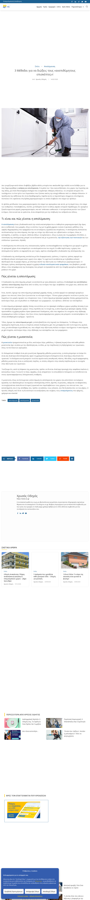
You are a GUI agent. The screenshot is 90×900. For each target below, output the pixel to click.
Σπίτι (37, 66)
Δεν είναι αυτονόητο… (30, 731)
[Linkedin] (75, 1)
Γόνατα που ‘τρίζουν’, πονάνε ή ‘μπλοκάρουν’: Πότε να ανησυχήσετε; (74, 733)
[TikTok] (79, 1)
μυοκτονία (7, 342)
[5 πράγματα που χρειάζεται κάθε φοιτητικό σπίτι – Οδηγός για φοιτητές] (45, 560)
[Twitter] (82, 1)
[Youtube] (85, 1)
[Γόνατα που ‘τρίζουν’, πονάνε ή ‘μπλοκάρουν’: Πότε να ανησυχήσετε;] (54, 735)
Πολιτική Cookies (23, 896)
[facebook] (17, 513)
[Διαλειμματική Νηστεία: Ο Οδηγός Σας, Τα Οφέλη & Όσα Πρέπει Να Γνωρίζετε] (12, 723)
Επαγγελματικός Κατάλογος (12, 1)
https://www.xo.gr (23, 499)
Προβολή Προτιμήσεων (13, 891)
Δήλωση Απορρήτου (35, 896)
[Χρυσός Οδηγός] (9, 504)
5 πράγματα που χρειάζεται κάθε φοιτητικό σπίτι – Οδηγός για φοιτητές (45, 576)
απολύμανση (24, 400)
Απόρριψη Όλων (32, 891)
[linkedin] (20, 513)
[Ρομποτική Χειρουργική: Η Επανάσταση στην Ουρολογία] (54, 723)
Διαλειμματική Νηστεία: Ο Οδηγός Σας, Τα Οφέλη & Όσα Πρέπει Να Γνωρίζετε (31, 721)
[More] (72, 458)
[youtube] (26, 513)
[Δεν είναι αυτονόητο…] (12, 735)
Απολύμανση (49, 66)
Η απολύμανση (8, 224)
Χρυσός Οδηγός (41, 79)
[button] (87, 6)
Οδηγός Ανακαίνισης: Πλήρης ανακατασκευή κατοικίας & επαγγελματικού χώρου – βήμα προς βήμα (15, 577)
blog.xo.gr (38, 881)
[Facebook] (72, 1)
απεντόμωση (13, 400)
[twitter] (23, 513)
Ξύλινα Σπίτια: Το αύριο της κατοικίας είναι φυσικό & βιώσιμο (73, 576)
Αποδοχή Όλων (49, 891)
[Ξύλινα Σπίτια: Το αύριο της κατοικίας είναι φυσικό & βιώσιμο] (74, 560)
